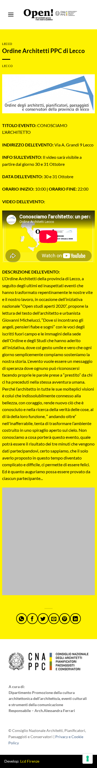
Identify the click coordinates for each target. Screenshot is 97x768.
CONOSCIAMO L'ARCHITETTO (34, 129)
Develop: (21, 761)
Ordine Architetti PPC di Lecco (43, 50)
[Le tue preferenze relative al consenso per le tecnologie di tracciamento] (87, 758)
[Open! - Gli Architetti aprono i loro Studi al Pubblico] (51, 15)
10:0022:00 (45, 188)
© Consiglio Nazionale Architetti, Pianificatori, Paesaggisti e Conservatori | (47, 736)
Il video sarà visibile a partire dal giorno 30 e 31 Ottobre (42, 161)
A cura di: (17, 686)
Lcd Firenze (29, 761)
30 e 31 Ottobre (37, 176)
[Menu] (11, 14)
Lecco (7, 43)
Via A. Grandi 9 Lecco (47, 144)
